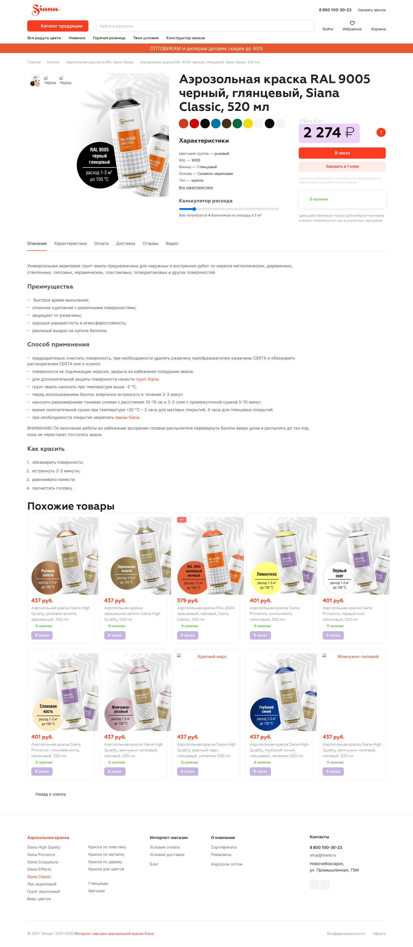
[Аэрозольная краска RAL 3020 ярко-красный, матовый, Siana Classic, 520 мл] (194, 123)
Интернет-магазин (169, 837)
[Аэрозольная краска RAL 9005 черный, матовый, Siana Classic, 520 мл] (205, 123)
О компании (223, 837)
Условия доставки (167, 854)
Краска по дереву (105, 862)
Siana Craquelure (42, 862)
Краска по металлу (106, 854)
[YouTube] (325, 885)
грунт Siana (147, 379)
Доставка (125, 243)
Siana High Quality (43, 847)
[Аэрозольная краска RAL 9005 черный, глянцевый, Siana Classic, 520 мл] (269, 123)
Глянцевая (98, 883)
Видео (172, 243)
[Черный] (122, 135)
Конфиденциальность (346, 933)
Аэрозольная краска (48, 837)
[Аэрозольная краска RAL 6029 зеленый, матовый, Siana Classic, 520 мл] (237, 123)
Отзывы (150, 243)
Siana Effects (39, 869)
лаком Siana (127, 417)
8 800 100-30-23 (335, 10)
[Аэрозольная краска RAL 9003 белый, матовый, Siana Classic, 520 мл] (259, 123)
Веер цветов (39, 899)
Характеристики (70, 243)
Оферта (379, 933)
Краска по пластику (107, 847)
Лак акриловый (41, 884)
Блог (154, 864)
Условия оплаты (165, 847)
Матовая (96, 891)
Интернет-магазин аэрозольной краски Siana (114, 933)
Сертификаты (224, 847)
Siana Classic (39, 876)
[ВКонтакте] (314, 885)
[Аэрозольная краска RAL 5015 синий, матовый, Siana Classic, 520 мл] (216, 123)
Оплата (101, 243)
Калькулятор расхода (206, 201)
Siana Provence (41, 854)
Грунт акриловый (43, 891)
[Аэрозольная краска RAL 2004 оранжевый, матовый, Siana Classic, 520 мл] (183, 123)
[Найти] (309, 26)
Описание (37, 243)
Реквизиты (221, 854)
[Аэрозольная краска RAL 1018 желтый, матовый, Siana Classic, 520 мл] (248, 123)
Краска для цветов (106, 869)
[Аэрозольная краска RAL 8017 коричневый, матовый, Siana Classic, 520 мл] (226, 123)
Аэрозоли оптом (226, 864)
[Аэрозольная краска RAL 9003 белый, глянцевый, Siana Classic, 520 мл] (280, 123)
